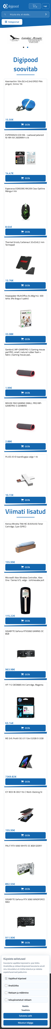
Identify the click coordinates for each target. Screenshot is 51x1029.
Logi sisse (45, 6)
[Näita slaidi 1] (23, 47)
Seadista (25, 1010)
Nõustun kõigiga (25, 1022)
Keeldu (25, 1006)
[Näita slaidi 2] (27, 47)
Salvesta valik (25, 1015)
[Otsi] (46, 14)
